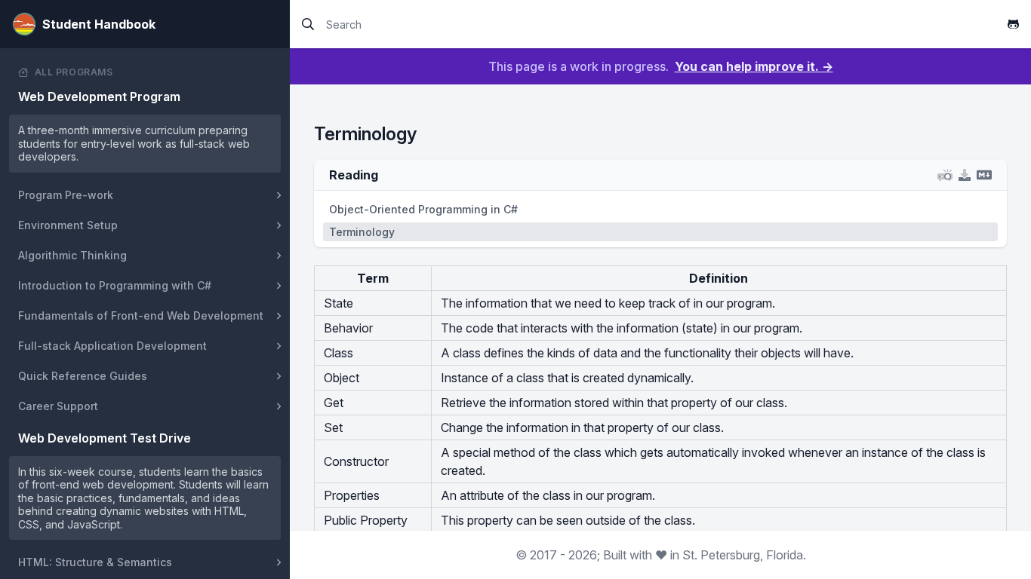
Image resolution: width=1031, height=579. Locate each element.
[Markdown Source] (984, 174)
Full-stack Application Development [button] (112, 345)
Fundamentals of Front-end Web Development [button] (140, 315)
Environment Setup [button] (68, 225)
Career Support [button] (58, 406)
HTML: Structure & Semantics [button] (95, 562)
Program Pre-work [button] (65, 194)
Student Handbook (98, 24)
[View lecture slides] (945, 174)
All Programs (74, 72)
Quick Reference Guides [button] (82, 375)
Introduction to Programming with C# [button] (114, 285)
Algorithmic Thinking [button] (72, 255)
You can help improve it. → (754, 66)
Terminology (362, 231)
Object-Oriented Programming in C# (423, 209)
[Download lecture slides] (965, 174)
